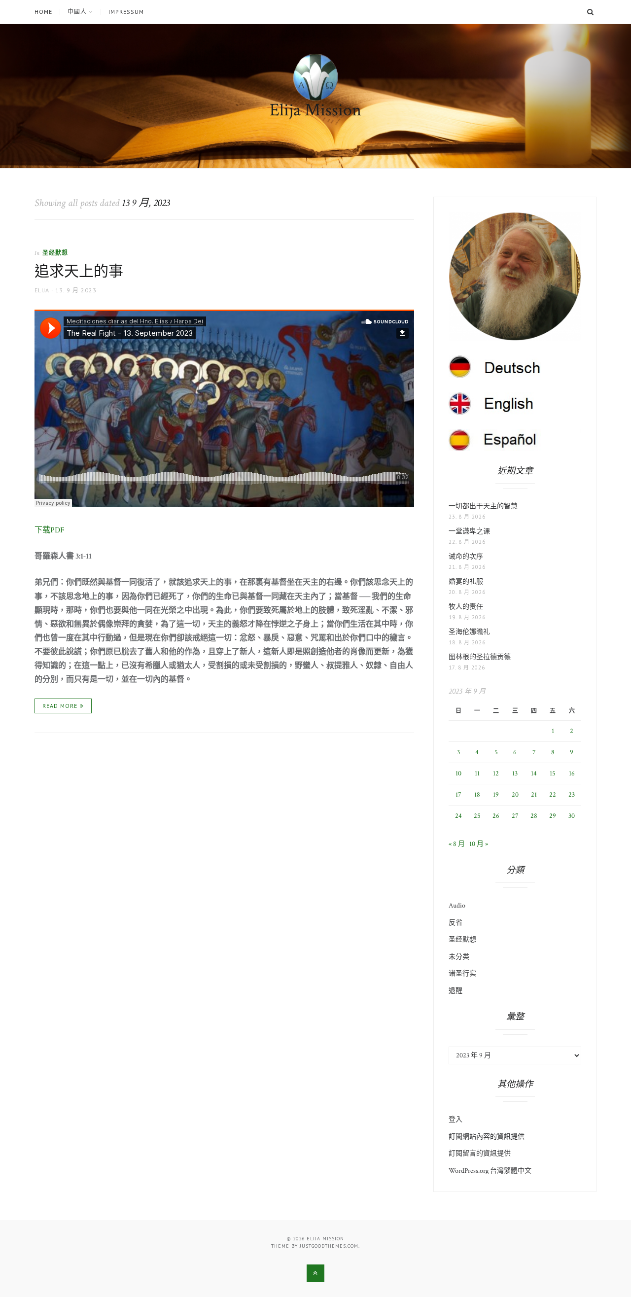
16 (572, 773)
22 (552, 794)
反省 (455, 922)
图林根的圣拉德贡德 (480, 657)
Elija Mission (315, 110)
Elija (42, 290)
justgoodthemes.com (329, 1246)
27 (515, 815)
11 (477, 773)
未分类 (459, 956)
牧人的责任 (466, 606)
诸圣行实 (462, 973)
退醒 (455, 990)
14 (534, 773)
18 (477, 794)
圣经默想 (55, 252)
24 (458, 815)
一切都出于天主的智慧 (483, 506)
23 (571, 794)
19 (496, 794)
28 (533, 815)
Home (43, 12)
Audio (457, 905)
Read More (59, 705)
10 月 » (478, 844)
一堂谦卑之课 (469, 531)
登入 (455, 1119)
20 (515, 794)
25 (477, 815)
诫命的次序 (466, 556)
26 (495, 815)
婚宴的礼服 (466, 581)
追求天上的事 (79, 271)
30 (571, 815)
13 (515, 773)
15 (553, 773)
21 (534, 794)
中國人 (77, 12)
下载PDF (50, 530)
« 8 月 (457, 844)
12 (496, 773)
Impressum (126, 12)
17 (458, 794)
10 (458, 773)
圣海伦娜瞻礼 (469, 632)
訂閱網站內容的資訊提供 (487, 1136)
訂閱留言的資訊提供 (480, 1153)
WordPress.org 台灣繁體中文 (490, 1170)
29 (552, 815)
